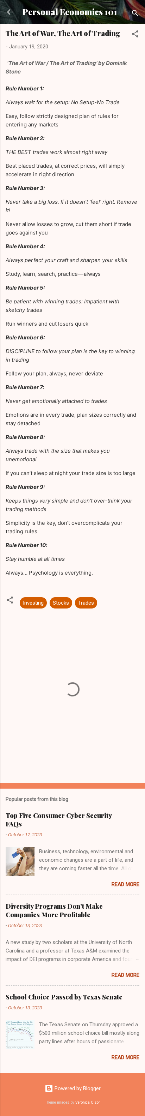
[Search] (135, 14)
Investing (33, 603)
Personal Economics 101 (70, 11)
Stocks (61, 603)
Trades (86, 603)
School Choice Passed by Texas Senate (64, 997)
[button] (135, 35)
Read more (125, 884)
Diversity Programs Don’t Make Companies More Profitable (54, 910)
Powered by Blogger (77, 1088)
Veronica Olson (88, 1102)
